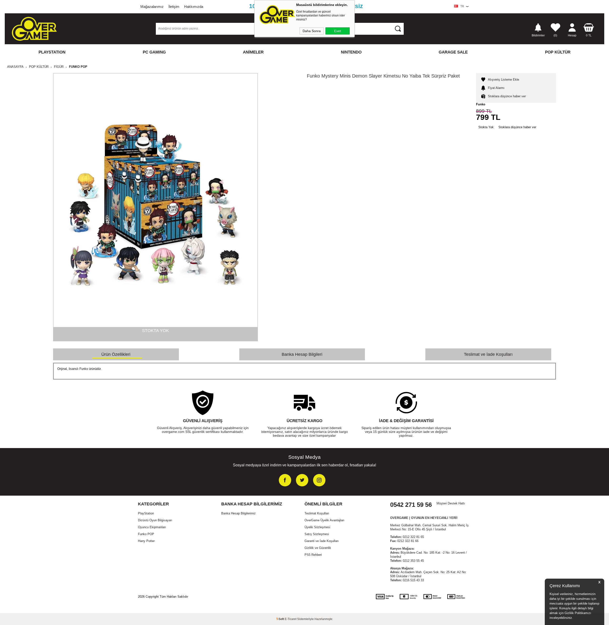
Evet (337, 31)
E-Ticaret (290, 619)
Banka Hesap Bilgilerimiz (238, 513)
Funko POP (146, 534)
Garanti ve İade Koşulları (321, 541)
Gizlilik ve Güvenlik (317, 548)
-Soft (280, 619)
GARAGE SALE (453, 52)
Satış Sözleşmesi (316, 534)
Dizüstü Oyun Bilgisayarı (155, 520)
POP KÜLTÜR (557, 52)
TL (589, 35)
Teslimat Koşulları (316, 513)
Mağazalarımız (152, 7)
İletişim (173, 7)
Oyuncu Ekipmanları (152, 527)
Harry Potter (146, 541)
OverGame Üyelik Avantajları (324, 520)
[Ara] (398, 28)
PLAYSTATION (52, 52)
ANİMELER (253, 52)
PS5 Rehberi (313, 555)
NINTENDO (351, 52)
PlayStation (146, 513)
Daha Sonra (312, 31)
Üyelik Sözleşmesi (317, 527)
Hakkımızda (193, 7)
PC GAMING (154, 52)
